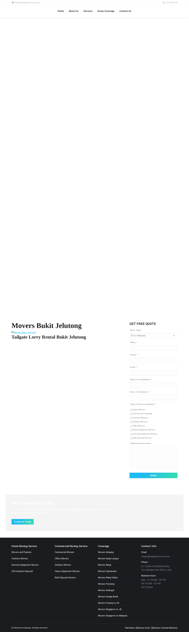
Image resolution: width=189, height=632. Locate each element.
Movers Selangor (106, 590)
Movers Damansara (107, 571)
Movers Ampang (106, 552)
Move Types (135, 330)
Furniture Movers (140, 418)
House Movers (139, 410)
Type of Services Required (143, 404)
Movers (156, 627)
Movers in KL (143, 627)
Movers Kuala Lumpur (108, 558)
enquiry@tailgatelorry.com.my (27, 3)
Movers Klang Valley (108, 577)
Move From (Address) (141, 379)
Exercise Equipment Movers (145, 434)
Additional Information (140, 443)
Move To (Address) (140, 392)
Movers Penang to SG (108, 603)
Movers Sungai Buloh (108, 596)
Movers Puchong (106, 584)
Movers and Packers (21, 552)
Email (133, 367)
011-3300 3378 (172, 3)
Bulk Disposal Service (142, 438)
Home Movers (170, 627)
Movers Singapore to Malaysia (112, 615)
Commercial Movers (64, 552)
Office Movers (139, 426)
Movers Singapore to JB (109, 609)
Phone (134, 355)
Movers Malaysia (24, 628)
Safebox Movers (140, 422)
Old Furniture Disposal (142, 414)
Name (134, 342)
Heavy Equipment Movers (144, 430)
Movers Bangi (104, 565)
